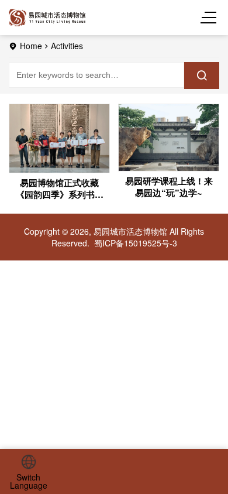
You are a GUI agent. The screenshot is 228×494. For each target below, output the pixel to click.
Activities (67, 46)
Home (31, 46)
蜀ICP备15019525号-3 (135, 243)
